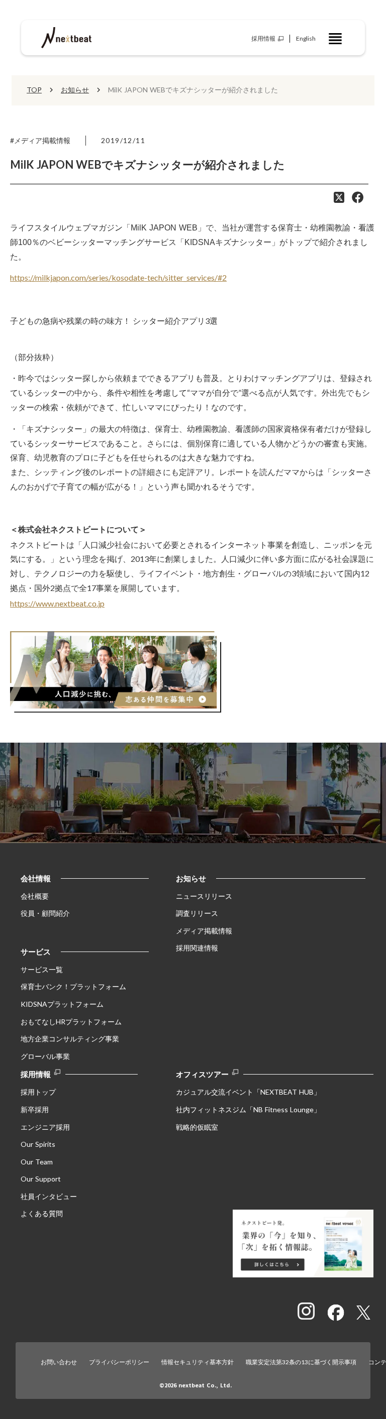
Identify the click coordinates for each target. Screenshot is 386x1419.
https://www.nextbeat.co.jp (57, 603)
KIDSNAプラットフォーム (62, 1004)
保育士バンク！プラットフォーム (73, 986)
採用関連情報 (197, 947)
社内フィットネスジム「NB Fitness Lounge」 (248, 1109)
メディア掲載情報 (204, 930)
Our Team (37, 1161)
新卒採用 (35, 1109)
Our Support (41, 1178)
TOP (34, 89)
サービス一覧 (42, 969)
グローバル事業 (45, 1056)
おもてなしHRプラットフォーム (71, 1021)
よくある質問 (42, 1213)
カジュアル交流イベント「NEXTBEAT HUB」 (248, 1092)
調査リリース (197, 913)
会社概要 (35, 896)
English (306, 38)
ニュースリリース (204, 896)
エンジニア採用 (45, 1127)
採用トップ (38, 1092)
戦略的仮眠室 (197, 1127)
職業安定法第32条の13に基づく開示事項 (301, 1362)
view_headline (335, 38)
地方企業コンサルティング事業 (70, 1038)
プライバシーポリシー (119, 1362)
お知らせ (75, 89)
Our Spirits (38, 1144)
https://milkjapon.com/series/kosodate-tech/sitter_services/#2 (118, 277)
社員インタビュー (49, 1196)
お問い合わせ (59, 1362)
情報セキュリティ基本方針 (197, 1362)
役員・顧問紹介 (45, 913)
